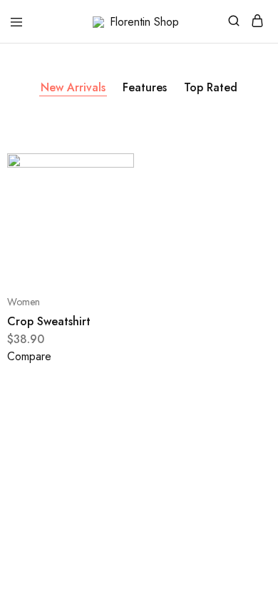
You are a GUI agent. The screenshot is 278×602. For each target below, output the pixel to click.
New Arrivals (73, 87)
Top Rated (210, 87)
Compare (29, 356)
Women (23, 302)
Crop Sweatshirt (49, 321)
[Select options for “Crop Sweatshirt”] (108, 178)
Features (145, 87)
